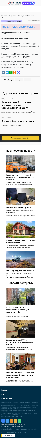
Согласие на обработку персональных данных (13, 424)
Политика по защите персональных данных (12, 426)
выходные (19, 80)
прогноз (27, 80)
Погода (10, 80)
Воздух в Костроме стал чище (18, 121)
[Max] (18, 73)
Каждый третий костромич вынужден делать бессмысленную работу (16, 105)
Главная (4, 16)
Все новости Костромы (13, 21)
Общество (12, 16)
